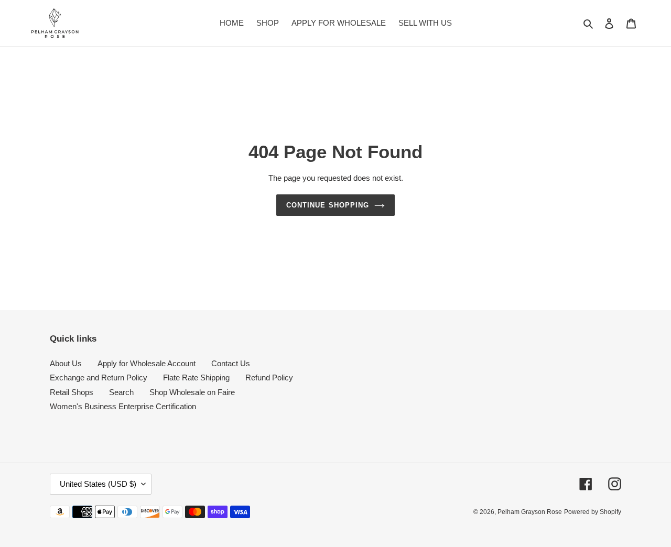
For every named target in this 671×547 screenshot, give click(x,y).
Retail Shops (71, 392)
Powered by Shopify (592, 512)
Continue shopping (327, 205)
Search (121, 392)
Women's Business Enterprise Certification (123, 406)
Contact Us (230, 363)
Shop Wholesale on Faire (192, 392)
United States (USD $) (98, 483)
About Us (66, 363)
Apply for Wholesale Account (147, 363)
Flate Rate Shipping (196, 377)
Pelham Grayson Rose (529, 512)
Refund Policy (269, 377)
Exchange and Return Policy (98, 377)
